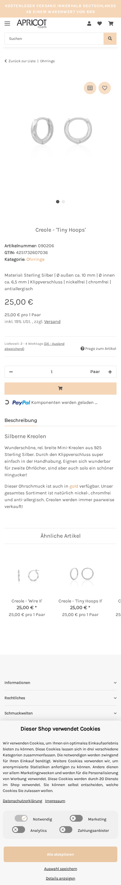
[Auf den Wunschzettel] (104, 88)
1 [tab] (57, 201)
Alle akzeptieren (60, 854)
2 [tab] (63, 201)
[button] (89, 23)
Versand (52, 321)
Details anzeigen (60, 878)
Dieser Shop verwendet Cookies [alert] (60, 728)
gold (74, 486)
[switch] (21, 818)
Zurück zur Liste (22, 61)
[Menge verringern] (11, 372)
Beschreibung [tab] (21, 420)
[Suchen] (110, 39)
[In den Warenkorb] (9, 74)
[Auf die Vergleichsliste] (90, 88)
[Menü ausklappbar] (7, 21)
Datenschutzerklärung (22, 800)
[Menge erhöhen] (110, 372)
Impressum (55, 800)
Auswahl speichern (60, 868)
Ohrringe (35, 259)
